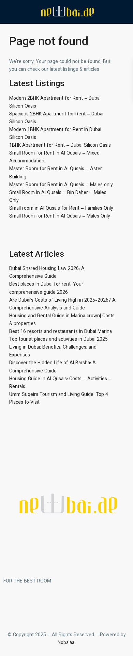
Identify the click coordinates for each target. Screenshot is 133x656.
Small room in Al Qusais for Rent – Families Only (61, 208)
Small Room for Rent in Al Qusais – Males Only (59, 216)
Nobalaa (67, 643)
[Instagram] (30, 606)
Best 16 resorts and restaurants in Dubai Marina (60, 332)
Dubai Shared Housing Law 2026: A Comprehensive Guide (47, 273)
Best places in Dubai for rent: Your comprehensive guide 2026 (46, 288)
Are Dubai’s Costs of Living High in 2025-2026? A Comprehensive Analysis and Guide (62, 304)
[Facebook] (11, 606)
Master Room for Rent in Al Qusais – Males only (61, 185)
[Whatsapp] (48, 606)
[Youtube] (67, 606)
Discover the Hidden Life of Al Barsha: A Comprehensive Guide (52, 367)
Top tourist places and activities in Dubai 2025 (58, 339)
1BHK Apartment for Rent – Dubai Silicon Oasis (60, 145)
